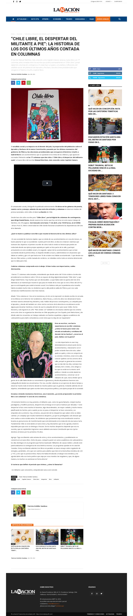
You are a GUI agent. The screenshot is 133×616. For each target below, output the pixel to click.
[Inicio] (13, 19)
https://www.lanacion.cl (34, 509)
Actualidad (21, 19)
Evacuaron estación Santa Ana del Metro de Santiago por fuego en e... (104, 139)
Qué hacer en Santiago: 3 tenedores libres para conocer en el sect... (104, 196)
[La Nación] (66, 10)
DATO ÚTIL (35, 19)
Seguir (118, 73)
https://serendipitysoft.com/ (44, 614)
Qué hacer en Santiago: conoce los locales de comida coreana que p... (104, 253)
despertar (44, 479)
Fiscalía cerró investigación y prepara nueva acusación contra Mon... (103, 224)
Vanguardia (80, 19)
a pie (18, 479)
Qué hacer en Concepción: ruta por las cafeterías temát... (20, 548)
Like (119, 69)
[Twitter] (19, 1)
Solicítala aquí (60, 606)
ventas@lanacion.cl (53, 604)
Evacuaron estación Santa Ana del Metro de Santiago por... (46, 548)
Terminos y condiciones (95, 614)
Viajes (13, 544)
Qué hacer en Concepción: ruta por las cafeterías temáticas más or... (104, 111)
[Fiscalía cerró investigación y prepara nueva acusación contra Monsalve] (105, 211)
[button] (119, 19)
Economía (57, 19)
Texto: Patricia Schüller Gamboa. (28, 477)
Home (13, 34)
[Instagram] (16, 1)
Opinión (45, 19)
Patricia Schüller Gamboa (19, 74)
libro (50, 479)
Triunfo (69, 19)
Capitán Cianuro (26, 479)
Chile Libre (36, 479)
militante (56, 479)
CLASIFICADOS (118, 1)
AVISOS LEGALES (103, 19)
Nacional (19, 34)
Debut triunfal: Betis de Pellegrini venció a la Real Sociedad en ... (102, 168)
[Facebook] (12, 1)
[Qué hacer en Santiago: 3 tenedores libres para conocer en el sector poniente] (105, 182)
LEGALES (108, 1)
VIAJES (91, 19)
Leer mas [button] (105, 263)
